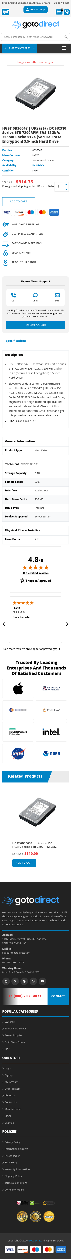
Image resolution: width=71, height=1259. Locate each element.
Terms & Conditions (16, 1183)
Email (57, 300)
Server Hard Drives (43, 161)
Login (8, 1069)
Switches (10, 1022)
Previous (6, 827)
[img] (35, 567)
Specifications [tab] (16, 341)
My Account (11, 1082)
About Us (10, 1096)
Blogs (8, 1116)
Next (65, 827)
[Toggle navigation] (64, 48)
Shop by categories (19, 48)
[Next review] (67, 624)
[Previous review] (4, 624)
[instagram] (33, 981)
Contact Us (11, 1103)
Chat (35, 300)
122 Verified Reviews (36, 573)
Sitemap (9, 1123)
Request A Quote (35, 325)
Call (13, 300)
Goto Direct (35, 1241)
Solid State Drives (15, 1042)
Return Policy (12, 1156)
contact (58, 996)
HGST (35, 156)
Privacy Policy (12, 1142)
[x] (15, 981)
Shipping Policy (13, 1176)
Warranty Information (17, 1169)
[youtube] (42, 981)
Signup (8, 1075)
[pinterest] (24, 981)
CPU (7, 1049)
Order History (12, 1089)
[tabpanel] (35, 829)
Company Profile (14, 1190)
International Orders (16, 1149)
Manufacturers (13, 1109)
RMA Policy (11, 1163)
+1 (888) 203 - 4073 (13, 963)
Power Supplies (13, 1036)
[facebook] (6, 981)
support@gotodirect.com (16, 953)
